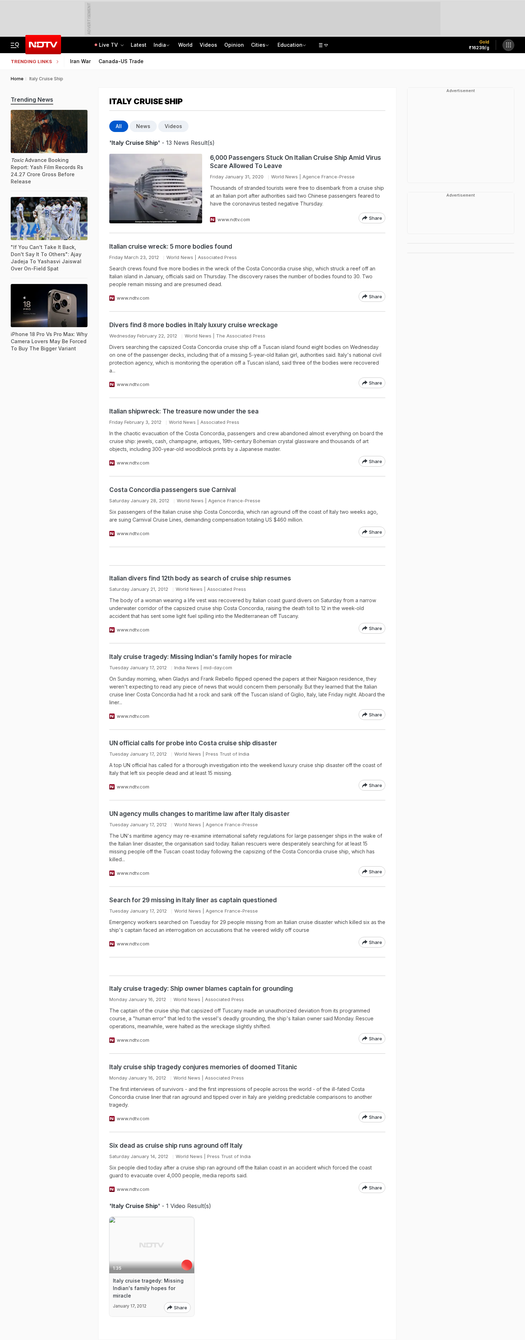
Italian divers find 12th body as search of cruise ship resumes (200, 578)
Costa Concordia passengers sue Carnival (172, 489)
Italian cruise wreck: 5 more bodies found (170, 246)
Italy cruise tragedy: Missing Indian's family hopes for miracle (200, 656)
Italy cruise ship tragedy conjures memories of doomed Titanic (203, 1067)
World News (284, 176)
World (185, 45)
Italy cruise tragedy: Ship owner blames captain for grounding (201, 988)
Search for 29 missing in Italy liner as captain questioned (193, 900)
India (160, 45)
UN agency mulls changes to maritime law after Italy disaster (199, 813)
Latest (138, 45)
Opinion (234, 45)
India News (186, 667)
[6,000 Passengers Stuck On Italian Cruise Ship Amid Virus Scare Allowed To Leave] (155, 188)
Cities (258, 45)
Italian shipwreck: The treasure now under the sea (184, 411)
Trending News (32, 99)
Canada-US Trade (121, 61)
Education (290, 45)
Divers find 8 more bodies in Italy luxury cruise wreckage (193, 325)
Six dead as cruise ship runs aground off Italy (175, 1145)
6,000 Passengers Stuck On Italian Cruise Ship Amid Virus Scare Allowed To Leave (295, 161)
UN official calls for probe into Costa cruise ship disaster (193, 743)
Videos (208, 45)
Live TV (109, 45)
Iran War (80, 61)
